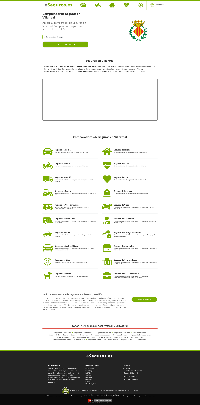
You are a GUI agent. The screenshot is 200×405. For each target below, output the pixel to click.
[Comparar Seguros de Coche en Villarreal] (47, 151)
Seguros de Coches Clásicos (67, 246)
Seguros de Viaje (121, 205)
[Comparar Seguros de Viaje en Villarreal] (107, 207)
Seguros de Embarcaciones (141, 335)
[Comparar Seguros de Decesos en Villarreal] (107, 193)
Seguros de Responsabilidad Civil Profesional (68, 339)
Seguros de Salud (122, 164)
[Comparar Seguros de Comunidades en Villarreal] (107, 262)
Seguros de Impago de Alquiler (128, 232)
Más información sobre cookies (102, 400)
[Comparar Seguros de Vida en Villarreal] (107, 179)
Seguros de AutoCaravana (83, 333)
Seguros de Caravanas (65, 219)
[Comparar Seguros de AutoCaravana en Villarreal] (47, 207)
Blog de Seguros (90, 384)
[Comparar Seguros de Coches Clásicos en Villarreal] (47, 248)
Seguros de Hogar (122, 150)
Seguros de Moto (62, 164)
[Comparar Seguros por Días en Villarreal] (47, 262)
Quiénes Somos (90, 369)
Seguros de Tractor (63, 191)
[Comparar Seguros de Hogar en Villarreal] (107, 151)
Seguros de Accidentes (124, 219)
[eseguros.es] (59, 5)
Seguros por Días (62, 260)
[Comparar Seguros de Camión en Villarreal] (47, 179)
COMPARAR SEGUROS (64, 44)
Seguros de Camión (63, 177)
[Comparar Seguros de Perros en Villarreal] (47, 275)
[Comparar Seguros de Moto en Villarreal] (47, 165)
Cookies (88, 375)
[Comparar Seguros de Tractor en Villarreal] (47, 193)
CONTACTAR (160, 5)
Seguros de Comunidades (125, 260)
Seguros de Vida (121, 177)
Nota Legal (89, 371)
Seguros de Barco (62, 232)
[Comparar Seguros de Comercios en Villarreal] (107, 248)
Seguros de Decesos (123, 191)
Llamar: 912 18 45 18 (129, 376)
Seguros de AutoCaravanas (67, 205)
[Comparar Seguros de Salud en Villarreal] (107, 165)
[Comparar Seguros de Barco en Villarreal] (47, 234)
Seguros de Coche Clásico (58, 335)
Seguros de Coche (63, 150)
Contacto (88, 379)
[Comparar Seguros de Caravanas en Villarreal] (47, 220)
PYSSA (87, 381)
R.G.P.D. (88, 373)
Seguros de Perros (63, 274)
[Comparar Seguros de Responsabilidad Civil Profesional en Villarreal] (107, 275)
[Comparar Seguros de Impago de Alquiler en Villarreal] (107, 234)
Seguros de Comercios (124, 246)
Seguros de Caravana (122, 333)
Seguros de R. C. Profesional (126, 274)
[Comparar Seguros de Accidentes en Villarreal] (107, 220)
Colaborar (88, 377)
